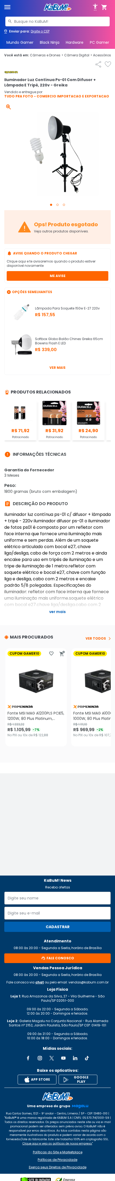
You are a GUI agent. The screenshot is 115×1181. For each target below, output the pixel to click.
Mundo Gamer (19, 42)
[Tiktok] (87, 1058)
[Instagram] (40, 1058)
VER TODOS (96, 638)
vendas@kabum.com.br (88, 982)
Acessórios (103, 55)
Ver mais (57, 367)
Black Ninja (49, 42)
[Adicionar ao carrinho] (62, 653)
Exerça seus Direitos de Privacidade (57, 1167)
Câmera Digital (78, 55)
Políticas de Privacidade (57, 1160)
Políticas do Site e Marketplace (57, 1152)
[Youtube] (63, 1058)
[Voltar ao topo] (57, 1096)
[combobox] (57, 21)
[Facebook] (28, 1058)
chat (39, 982)
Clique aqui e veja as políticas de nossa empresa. (57, 1144)
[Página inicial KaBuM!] (57, 7)
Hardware (74, 42)
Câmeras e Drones (46, 55)
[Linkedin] (75, 1058)
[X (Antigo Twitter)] (51, 1058)
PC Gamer (99, 42)
